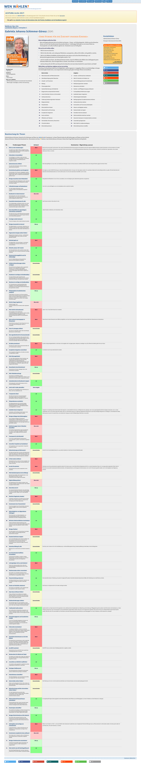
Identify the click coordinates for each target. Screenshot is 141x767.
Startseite (62, 15)
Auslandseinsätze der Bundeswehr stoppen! (19, 381)
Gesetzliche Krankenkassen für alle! (17, 201)
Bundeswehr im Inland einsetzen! (16, 193)
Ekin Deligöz (106, 51)
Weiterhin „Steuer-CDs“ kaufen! (16, 247)
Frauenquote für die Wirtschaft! (16, 436)
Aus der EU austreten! (14, 466)
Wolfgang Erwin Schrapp (109, 59)
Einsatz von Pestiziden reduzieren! (17, 585)
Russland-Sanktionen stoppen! (16, 536)
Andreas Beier (106, 47)
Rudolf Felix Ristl (107, 58)
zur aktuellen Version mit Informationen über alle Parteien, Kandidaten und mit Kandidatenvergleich (40, 20)
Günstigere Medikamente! (15, 668)
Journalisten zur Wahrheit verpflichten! (18, 661)
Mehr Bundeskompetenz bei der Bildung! (18, 472)
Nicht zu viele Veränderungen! (16, 147)
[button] (111, 68)
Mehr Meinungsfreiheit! (14, 356)
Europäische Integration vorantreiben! (18, 349)
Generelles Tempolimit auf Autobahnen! (18, 443)
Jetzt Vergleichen (117, 61)
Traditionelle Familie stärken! (16, 608)
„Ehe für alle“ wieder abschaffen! (16, 387)
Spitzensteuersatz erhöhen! (15, 163)
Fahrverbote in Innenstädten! (15, 155)
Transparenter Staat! (14, 393)
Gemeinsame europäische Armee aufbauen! (19, 733)
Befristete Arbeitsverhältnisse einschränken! (19, 520)
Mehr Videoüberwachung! (15, 373)
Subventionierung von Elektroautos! (17, 450)
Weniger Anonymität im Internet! (16, 224)
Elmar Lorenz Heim (108, 55)
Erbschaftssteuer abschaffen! (15, 674)
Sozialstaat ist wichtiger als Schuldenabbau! (19, 274)
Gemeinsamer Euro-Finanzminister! (17, 503)
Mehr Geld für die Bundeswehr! (16, 309)
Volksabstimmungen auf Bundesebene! (18, 186)
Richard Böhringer (107, 48)
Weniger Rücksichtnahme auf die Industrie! (19, 715)
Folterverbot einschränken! (15, 626)
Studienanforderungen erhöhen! (16, 600)
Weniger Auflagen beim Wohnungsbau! (18, 416)
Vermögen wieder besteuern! (16, 219)
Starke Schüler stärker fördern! (16, 681)
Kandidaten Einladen (117, 62)
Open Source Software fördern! (16, 591)
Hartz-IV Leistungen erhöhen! (16, 328)
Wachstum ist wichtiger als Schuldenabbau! (19, 282)
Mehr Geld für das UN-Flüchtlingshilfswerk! (19, 748)
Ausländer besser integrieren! (16, 409)
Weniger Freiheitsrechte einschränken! (18, 740)
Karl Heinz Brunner (108, 50)
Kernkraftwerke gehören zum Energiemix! (18, 170)
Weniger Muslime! (13, 529)
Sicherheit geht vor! (13, 240)
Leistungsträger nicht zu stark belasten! (18, 563)
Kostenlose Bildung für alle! (15, 546)
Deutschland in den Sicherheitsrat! (17, 367)
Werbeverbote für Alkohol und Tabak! (18, 654)
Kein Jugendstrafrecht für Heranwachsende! (19, 334)
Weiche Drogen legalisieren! (15, 302)
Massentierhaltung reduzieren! (16, 578)
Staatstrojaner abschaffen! (15, 707)
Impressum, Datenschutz (129, 758)
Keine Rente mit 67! (13, 487)
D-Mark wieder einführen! (15, 458)
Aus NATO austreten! (14, 648)
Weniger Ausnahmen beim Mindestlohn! (18, 178)
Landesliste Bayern (11, 28)
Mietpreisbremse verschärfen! (16, 401)
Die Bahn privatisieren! (14, 343)
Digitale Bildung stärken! (15, 480)
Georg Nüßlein (107, 56)
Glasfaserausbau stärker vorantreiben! (18, 570)
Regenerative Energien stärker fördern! (18, 232)
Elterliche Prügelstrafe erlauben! (16, 496)
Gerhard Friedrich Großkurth (110, 53)
